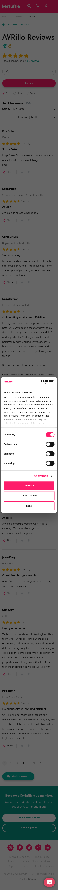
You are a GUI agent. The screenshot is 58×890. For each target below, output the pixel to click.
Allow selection (29, 495)
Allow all (29, 485)
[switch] (50, 444)
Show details (41, 475)
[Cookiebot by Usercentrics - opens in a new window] (41, 382)
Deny (29, 505)
